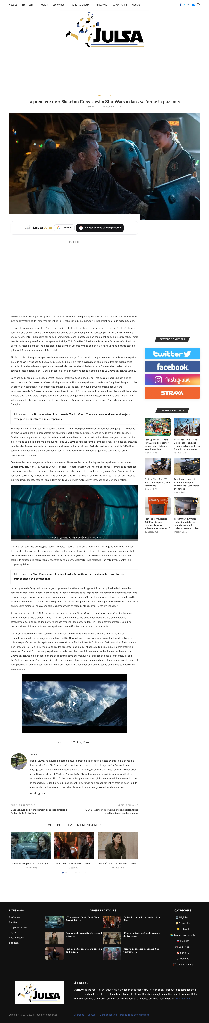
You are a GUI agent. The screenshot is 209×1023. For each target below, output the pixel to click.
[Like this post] (74, 742)
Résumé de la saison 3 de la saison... (117, 863)
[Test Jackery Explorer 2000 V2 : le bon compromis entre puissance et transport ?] (158, 506)
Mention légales (108, 1014)
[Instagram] (189, 5)
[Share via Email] (87, 742)
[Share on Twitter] (81, 742)
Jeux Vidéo (58, 5)
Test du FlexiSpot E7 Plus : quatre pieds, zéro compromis (157, 482)
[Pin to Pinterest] (84, 742)
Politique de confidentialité (134, 1014)
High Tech (27, 5)
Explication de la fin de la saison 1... (74, 863)
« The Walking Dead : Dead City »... (31, 863)
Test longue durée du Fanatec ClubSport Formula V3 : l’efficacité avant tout (186, 484)
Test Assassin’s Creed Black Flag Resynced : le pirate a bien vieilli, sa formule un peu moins (187, 444)
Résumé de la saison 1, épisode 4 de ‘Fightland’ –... (141, 950)
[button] (15, 852)
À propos (79, 1014)
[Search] (198, 5)
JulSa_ (94, 107)
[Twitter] (184, 5)
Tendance (101, 5)
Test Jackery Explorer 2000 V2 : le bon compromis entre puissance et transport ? (157, 523)
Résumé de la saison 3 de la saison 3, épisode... (84, 934)
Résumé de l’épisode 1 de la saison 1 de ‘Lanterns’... (141, 934)
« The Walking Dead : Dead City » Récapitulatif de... (82, 919)
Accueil (13, 5)
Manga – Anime (119, 5)
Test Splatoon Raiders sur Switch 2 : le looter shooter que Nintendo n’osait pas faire (156, 444)
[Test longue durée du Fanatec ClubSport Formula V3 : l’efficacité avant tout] (187, 466)
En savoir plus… (184, 998)
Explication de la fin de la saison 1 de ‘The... (141, 919)
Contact (136, 5)
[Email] (193, 5)
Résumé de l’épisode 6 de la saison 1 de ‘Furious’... (84, 950)
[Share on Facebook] (77, 742)
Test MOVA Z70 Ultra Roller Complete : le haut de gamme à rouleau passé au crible (186, 523)
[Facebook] (180, 5)
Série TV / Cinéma (80, 5)
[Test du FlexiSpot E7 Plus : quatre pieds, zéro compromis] (158, 466)
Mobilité (44, 5)
